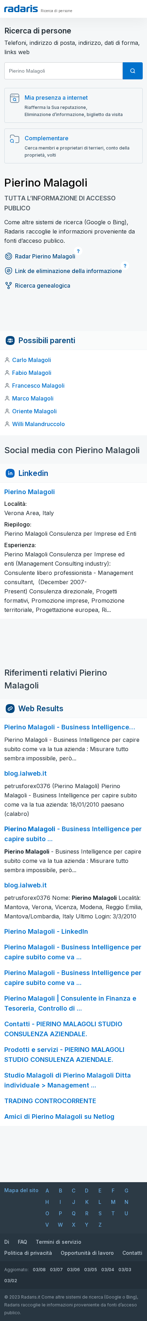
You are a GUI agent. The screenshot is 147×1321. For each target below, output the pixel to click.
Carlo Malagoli (31, 359)
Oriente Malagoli (34, 411)
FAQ (22, 1242)
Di (6, 1242)
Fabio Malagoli (31, 372)
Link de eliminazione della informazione (68, 270)
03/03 (124, 1269)
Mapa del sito (21, 1190)
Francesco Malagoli (38, 385)
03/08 (39, 1269)
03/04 (107, 1269)
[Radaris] (21, 8)
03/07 (56, 1269)
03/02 (10, 1280)
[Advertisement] (73, 315)
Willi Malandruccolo (38, 424)
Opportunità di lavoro (87, 1253)
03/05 (90, 1269)
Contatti (132, 1253)
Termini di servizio (58, 1242)
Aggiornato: (16, 1269)
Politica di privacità (28, 1253)
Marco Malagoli (33, 398)
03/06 (73, 1269)
